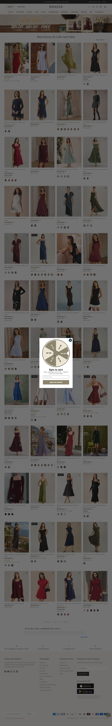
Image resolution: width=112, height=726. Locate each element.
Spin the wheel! (56, 382)
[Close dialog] (70, 340)
